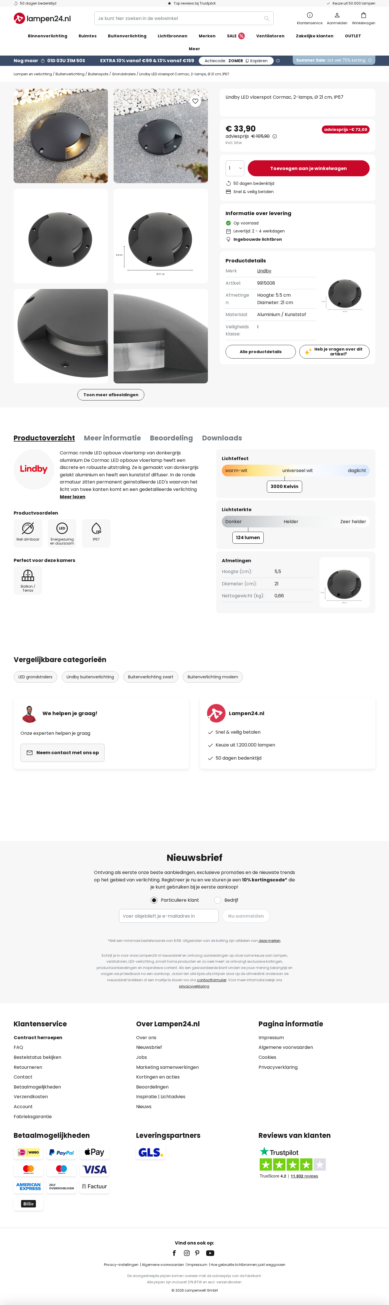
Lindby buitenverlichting (90, 677)
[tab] (44, 438)
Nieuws (143, 1106)
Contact (23, 1077)
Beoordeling (171, 438)
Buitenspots (98, 74)
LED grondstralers (35, 677)
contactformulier (211, 980)
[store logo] (42, 18)
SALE (232, 36)
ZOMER (236, 61)
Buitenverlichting (70, 74)
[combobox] (184, 18)
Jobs (141, 1057)
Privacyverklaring (278, 1067)
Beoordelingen (152, 1087)
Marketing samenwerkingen (167, 1067)
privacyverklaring (194, 986)
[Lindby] (34, 469)
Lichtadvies (173, 1096)
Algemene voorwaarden (286, 1047)
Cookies (267, 1057)
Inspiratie (146, 1096)
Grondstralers (124, 74)
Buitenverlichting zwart (150, 677)
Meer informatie (112, 438)
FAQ (18, 1047)
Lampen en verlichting (33, 74)
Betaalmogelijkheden (37, 1087)
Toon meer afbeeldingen (110, 395)
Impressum (271, 1037)
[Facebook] (178, 1253)
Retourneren (28, 1067)
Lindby (264, 271)
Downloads (222, 438)
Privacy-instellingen (121, 1264)
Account (23, 1106)
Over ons (146, 1037)
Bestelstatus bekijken (37, 1057)
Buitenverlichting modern (213, 677)
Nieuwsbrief (149, 1047)
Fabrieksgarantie (33, 1116)
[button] (61, 236)
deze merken (270, 940)
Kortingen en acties (158, 1077)
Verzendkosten (31, 1096)
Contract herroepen (38, 1037)
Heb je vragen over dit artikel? (338, 351)
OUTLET (353, 36)
